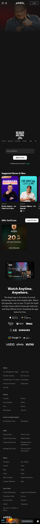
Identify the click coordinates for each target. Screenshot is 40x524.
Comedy (6, 398)
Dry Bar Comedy (8, 376)
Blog (4, 470)
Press (22, 466)
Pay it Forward (7, 477)
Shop (22, 473)
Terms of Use (25, 434)
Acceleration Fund (9, 421)
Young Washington (9, 492)
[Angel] (20, 3)
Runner (23, 496)
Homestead (24, 380)
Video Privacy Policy (9, 438)
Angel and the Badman (28, 492)
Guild (22, 470)
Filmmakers (24, 421)
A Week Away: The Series (11, 380)
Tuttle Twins (25, 372)
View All (5, 387)
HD (31, 141)
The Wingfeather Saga (10, 372)
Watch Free (20, 158)
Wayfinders (24, 383)
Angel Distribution (27, 477)
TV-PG (24, 141)
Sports (23, 406)
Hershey (23, 500)
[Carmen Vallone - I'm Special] (28, 189)
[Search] (6, 3)
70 (24, 211)
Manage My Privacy (9, 448)
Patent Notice (25, 438)
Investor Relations (9, 481)
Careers (5, 466)
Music (5, 473)
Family (23, 402)
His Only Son (25, 376)
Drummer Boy (7, 500)
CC (36, 141)
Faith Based (7, 410)
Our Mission (25, 462)
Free (4, 406)
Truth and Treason (9, 383)
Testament (24, 504)
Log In (28, 163)
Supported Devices (9, 442)
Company (6, 462)
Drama (23, 398)
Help (22, 481)
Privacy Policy (7, 434)
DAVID (5, 504)
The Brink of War (8, 496)
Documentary (7, 402)
